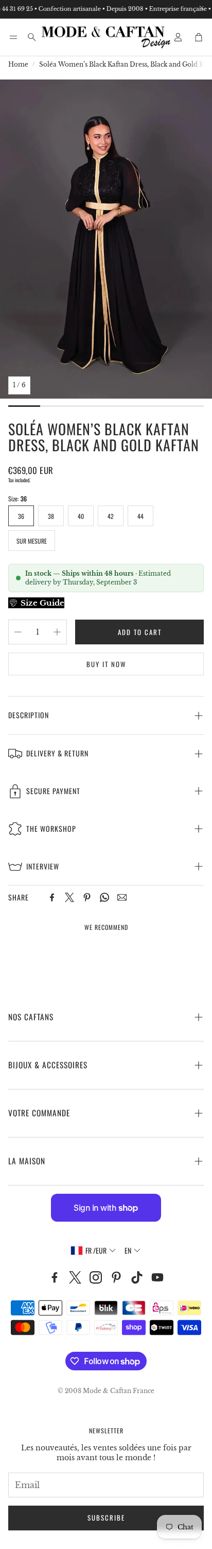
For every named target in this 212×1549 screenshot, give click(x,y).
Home (18, 64)
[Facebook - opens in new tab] (54, 1277)
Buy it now (106, 664)
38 (51, 516)
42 (111, 516)
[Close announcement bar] (201, 7)
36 (21, 516)
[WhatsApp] (104, 897)
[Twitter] (69, 897)
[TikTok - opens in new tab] (137, 1277)
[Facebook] (52, 897)
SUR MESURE (31, 540)
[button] (13, 37)
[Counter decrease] (18, 632)
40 (81, 516)
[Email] (122, 897)
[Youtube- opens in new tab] (157, 1277)
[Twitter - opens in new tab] (75, 1277)
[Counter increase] (57, 632)
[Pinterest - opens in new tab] (116, 1277)
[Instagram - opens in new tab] (96, 1277)
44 (140, 516)
